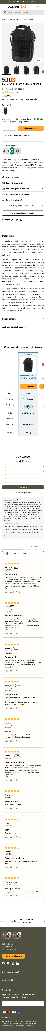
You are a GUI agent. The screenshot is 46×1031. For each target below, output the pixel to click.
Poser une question (23, 492)
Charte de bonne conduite (10, 1023)
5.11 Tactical (6, 89)
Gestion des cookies (8, 1025)
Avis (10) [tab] (13, 547)
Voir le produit (28, 386)
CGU (21, 1021)
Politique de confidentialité (28, 1023)
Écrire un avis (23, 487)
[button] (42, 7)
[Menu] (3, 7)
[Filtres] (9, 553)
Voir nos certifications (13, 956)
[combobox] (23, 12)
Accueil (4, 19)
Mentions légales (7, 1021)
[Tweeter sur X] (12, 220)
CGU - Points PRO (30, 1021)
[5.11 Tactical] (9, 80)
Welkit (9, 1018)
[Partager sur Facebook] (17, 220)
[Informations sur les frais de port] (35, 99)
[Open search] (4, 553)
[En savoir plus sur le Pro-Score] (11, 150)
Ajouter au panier (30, 128)
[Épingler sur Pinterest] (21, 220)
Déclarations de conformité (24, 1025)
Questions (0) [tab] (33, 547)
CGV (16, 1021)
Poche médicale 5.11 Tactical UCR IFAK (21, 19)
